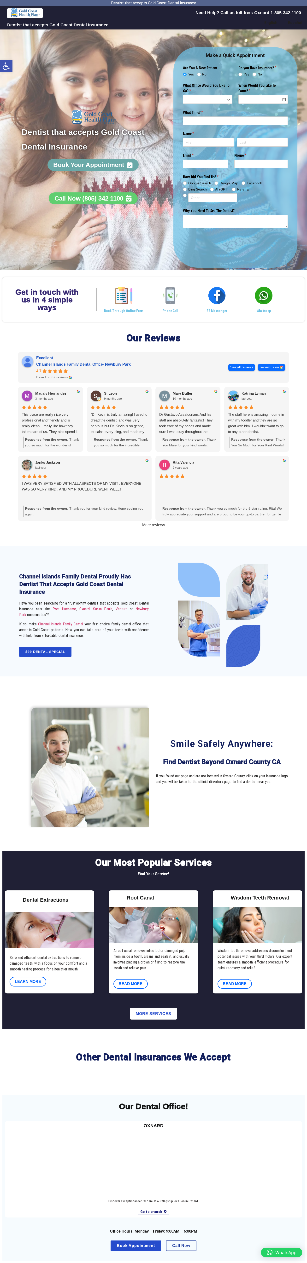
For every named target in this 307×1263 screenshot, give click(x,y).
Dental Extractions (45, 900)
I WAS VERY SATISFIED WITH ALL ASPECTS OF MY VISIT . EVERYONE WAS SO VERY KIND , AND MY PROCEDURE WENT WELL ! (81, 486)
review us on (269, 367)
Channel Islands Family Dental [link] (60, 624)
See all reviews (241, 367)
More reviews (153, 525)
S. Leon (110, 393)
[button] (6, 66)
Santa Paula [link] (102, 609)
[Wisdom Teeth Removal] (221, 899)
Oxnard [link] (84, 609)
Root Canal (140, 898)
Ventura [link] (121, 609)
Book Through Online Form (123, 311)
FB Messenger (217, 311)
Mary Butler (182, 393)
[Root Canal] (117, 899)
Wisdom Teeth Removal (260, 898)
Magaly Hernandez (50, 393)
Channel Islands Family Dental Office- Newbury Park (83, 364)
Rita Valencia (183, 462)
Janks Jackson (47, 462)
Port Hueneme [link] (64, 609)
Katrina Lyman (254, 393)
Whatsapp (264, 311)
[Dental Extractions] (13, 901)
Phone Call (170, 311)
